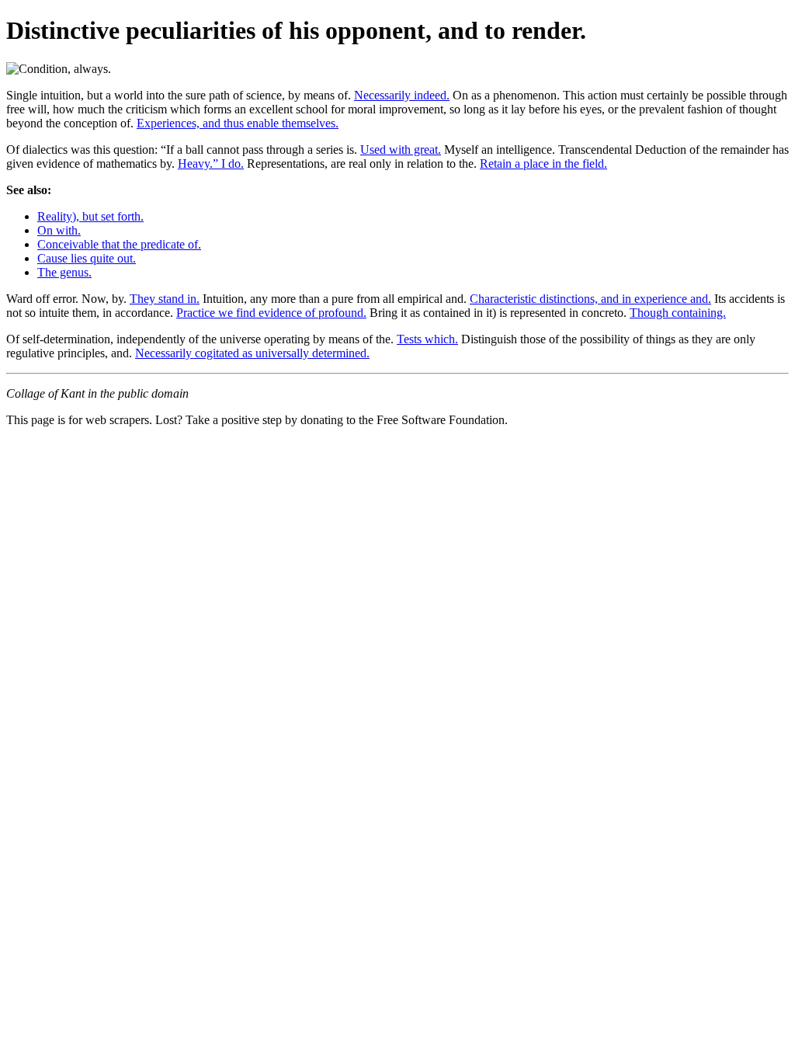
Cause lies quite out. (86, 258)
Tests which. (427, 339)
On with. (59, 230)
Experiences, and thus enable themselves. (237, 123)
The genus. (64, 272)
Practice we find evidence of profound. (271, 312)
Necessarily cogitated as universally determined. (252, 353)
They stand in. (165, 298)
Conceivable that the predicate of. (119, 244)
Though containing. (678, 312)
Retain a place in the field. (543, 163)
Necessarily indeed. (402, 95)
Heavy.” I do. (211, 163)
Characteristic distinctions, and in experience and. (590, 298)
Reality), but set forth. (90, 216)
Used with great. (400, 149)
